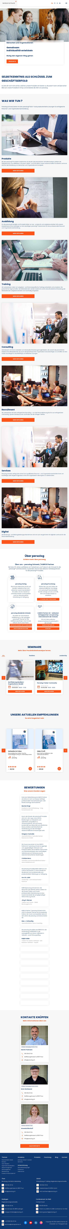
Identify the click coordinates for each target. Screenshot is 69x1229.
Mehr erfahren (20, 691)
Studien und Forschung (48, 599)
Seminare (20, 1162)
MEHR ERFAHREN (18, 171)
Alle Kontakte (34, 1146)
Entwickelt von (58, 1224)
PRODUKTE (12, 61)
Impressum (21, 1169)
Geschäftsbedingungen (24, 1167)
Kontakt (48, 628)
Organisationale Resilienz (8, 1165)
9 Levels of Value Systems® (8, 1173)
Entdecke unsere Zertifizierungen (21, 625)
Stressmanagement (7, 1167)
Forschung (47, 1157)
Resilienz (4, 1162)
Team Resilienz (5, 1163)
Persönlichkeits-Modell (7, 1160)
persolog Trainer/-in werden (25, 1160)
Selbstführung (5, 1171)
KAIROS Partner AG (48, 625)
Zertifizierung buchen (21, 628)
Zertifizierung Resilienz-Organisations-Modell (16, 683)
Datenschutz (21, 1171)
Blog (56, 1157)
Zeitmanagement (6, 1169)
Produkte (37, 1157)
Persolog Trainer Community (47, 683)
